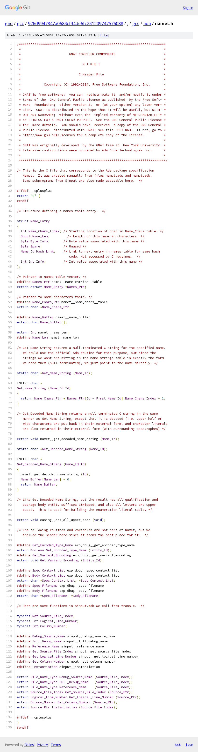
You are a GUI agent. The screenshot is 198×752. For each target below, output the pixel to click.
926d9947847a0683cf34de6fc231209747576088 (75, 23)
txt (178, 744)
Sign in (188, 7)
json (189, 744)
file (104, 35)
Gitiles (29, 744)
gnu (9, 23)
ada (147, 23)
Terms (56, 744)
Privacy (42, 744)
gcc (20, 23)
